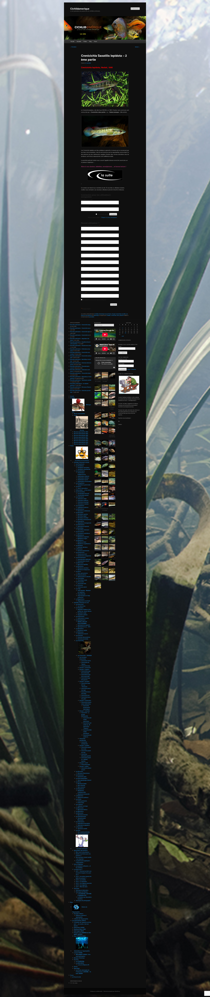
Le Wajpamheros (80, 599)
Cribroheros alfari (82, 498)
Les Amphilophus (80, 471)
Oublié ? (129, 369)
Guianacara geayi (82, 776)
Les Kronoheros (80, 531)
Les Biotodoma (80, 628)
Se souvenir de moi (103, 214)
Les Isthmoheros (80, 524)
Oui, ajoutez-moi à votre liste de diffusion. (94, 299)
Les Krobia (78, 799)
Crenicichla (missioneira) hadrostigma (86, 707)
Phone (83, 286)
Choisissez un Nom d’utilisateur (90, 226)
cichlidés (108, 315)
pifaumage (96, 315)
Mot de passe (85, 206)
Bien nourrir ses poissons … (83, 852)
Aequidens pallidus (82, 614)
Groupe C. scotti (83, 763)
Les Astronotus (80, 604)
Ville (82, 259)
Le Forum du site (76, 977)
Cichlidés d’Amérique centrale (81, 462)
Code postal (85, 273)
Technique (76, 888)
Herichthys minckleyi (83, 517)
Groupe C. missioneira (85, 700)
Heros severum (81, 787)
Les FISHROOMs (80, 961)
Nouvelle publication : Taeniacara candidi (80, 380)
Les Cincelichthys (80, 492)
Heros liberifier (81, 785)
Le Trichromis (79, 585)
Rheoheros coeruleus (83, 568)
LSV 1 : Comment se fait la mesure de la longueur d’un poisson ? (84, 872)
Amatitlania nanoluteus (83, 467)
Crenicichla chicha (86, 660)
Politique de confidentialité (96, 991)
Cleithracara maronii (83, 633)
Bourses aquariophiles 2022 (81, 435)
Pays (83, 279)
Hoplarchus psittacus (83, 797)
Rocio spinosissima (83, 573)
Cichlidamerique (79, 8)
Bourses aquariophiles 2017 (81, 444)
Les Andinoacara (80, 616)
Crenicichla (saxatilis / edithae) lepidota (86, 759)
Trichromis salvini (82, 587)
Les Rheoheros (79, 566)
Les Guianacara (80, 775)
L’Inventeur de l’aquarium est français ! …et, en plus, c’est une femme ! (82, 923)
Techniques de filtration (82, 892)
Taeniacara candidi (82, 828)
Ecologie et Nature (78, 913)
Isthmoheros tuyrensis (83, 526)
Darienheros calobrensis (84, 511)
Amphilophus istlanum (83, 476)
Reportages (77, 968)
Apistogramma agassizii (84, 625)
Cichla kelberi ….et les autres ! (83, 490)
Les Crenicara (79, 635)
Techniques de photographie (83, 900)
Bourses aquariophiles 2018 (81, 442)
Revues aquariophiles (79, 413)
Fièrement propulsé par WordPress (112, 991)
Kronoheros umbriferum (84, 533)
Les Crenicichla (80, 640)
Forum (95, 41)
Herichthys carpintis (83, 514)
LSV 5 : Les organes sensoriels (84, 883)
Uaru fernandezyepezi (83, 833)
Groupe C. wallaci (84, 766)
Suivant (137, 47)
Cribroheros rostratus (83, 504)
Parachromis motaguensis (84, 556)
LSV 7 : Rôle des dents (81, 886)
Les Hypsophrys (80, 521)
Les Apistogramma (80, 620)
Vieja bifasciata (81, 594)
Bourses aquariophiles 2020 (81, 439)
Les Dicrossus (79, 771)
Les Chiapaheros (80, 483)
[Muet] (111, 339)
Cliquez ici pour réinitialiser (109, 217)
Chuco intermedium (83, 488)
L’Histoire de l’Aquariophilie (81, 919)
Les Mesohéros (80, 811)
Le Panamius (79, 549)
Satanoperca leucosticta (84, 823)
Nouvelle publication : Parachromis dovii (80, 345)
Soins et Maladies (78, 864)
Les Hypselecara (80, 789)
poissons (122, 315)
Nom (83, 239)
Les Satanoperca (80, 821)
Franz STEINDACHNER (79, 936)
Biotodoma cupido (82, 630)
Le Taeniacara (79, 827)
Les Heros (78, 782)
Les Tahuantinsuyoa (81, 816)
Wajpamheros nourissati (84, 601)
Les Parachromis (80, 552)
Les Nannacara (79, 813)
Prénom (83, 232)
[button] (97, 378)
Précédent (73, 47)
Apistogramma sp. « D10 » (84, 626)
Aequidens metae (82, 613)
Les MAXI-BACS (80, 963)
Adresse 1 (84, 246)
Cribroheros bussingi (83, 502)
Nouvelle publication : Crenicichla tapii (80, 331)
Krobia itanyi (81, 802)
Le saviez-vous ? (78, 869)
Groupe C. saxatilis (84, 745)
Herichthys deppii (82, 516)
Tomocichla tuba (82, 583)
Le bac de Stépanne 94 (83, 965)
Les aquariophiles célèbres (79, 920)
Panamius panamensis (83, 550)
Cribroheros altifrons (83, 500)
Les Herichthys (79, 512)
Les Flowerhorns (80, 464)
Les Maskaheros (80, 535)
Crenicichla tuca (85, 695)
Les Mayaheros (79, 540)
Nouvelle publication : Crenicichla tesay (80, 324)
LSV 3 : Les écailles (81, 880)
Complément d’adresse (88, 252)
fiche (118, 315)
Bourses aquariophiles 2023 (81, 433)
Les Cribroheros (80, 497)
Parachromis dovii (82, 554)
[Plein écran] (113, 339)
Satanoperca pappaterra (84, 825)
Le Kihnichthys (79, 528)
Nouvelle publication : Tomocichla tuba (80, 373)
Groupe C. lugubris (84, 669)
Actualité (79, 41)
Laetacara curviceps (83, 806)
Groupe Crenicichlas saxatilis (119, 314)
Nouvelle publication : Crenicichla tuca (80, 328)
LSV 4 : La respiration (81, 881)
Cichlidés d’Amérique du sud (101, 314)
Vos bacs (76, 959)
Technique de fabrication (82, 890)
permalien (91, 317)
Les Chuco (78, 486)
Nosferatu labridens (83, 547)
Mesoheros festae (82, 783)
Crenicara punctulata (83, 639)
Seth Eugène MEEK (79, 931)
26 (125, 333)
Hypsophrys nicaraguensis (84, 523)
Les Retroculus (79, 562)
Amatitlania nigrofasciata (84, 469)
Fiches (85, 41)
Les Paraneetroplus (81, 557)
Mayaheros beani (82, 542)
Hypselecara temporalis (83, 794)
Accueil (72, 41)
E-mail (120, 346)
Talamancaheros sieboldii (84, 576)
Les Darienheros (80, 509)
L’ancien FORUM (78, 952)
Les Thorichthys (80, 578)
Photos (76, 966)
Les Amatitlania (80, 466)
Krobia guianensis (82, 801)
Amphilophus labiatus (83, 478)
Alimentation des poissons (81, 850)
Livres (75, 415)
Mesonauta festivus (82, 809)
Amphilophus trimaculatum (85, 481)
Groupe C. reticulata (84, 711)
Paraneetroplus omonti (83, 561)
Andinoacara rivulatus (83, 618)
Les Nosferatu (79, 545)
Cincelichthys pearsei (83, 495)
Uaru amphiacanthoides (84, 832)
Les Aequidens (79, 607)
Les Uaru (78, 830)
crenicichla (113, 315)
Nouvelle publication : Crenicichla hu (79, 335)
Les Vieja (78, 588)
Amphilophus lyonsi (83, 479)
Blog (90, 41)
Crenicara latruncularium (84, 637)
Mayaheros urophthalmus (84, 543)
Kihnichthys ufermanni (83, 530)
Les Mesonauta (79, 808)
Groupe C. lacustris (84, 681)
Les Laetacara (79, 804)
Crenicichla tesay (85, 666)
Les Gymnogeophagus (81, 778)
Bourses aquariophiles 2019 (81, 440)
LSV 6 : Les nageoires (81, 885)
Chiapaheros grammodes (84, 485)
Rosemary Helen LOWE (80, 929)
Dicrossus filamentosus (84, 773)
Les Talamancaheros (81, 575)
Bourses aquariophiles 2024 (81, 432)
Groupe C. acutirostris (85, 667)
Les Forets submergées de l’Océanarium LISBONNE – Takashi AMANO (83, 971)
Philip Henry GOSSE (79, 927)
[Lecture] (96, 339)
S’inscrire (133, 369)
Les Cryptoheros (80, 505)
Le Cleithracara (79, 632)
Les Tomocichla (80, 581)
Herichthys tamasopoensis (84, 519)
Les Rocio (78, 571)
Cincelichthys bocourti (83, 493)
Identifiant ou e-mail (86, 199)
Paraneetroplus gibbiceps (84, 559)
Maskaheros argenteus (83, 537)
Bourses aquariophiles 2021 (81, 437)
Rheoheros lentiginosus (84, 569)
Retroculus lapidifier (83, 564)
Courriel (83, 293)
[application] (105, 335)
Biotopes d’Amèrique (79, 958)
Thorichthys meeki (82, 580)
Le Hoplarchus (79, 795)
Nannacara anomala (83, 814)
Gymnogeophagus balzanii (84, 780)
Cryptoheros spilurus (83, 507)
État (82, 266)
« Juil (122, 336)
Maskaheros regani (82, 538)
